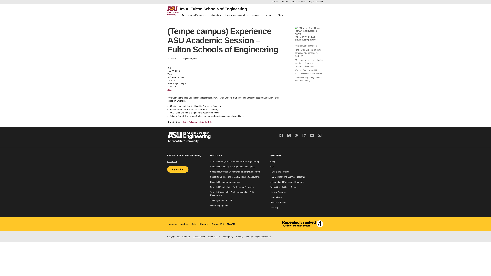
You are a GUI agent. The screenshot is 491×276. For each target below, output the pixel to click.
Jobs (194, 224)
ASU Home (275, 2)
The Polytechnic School (221, 200)
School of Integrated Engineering (225, 182)
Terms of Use (214, 237)
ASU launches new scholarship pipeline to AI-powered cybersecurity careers (309, 63)
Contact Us (172, 161)
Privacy (239, 237)
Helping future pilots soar (306, 46)
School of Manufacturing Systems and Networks (232, 187)
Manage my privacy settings (258, 237)
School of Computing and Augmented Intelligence (232, 167)
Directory (274, 207)
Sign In (311, 2)
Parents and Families (279, 172)
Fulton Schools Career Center (283, 187)
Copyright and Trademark (178, 237)
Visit (169, 90)
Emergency (228, 237)
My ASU (285, 2)
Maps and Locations (178, 224)
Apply (272, 161)
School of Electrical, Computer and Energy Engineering (235, 172)
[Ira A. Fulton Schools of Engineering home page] (182, 15)
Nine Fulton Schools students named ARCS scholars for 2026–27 (308, 53)
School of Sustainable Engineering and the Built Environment (232, 193)
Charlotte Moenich (177, 59)
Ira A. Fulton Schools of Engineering (213, 9)
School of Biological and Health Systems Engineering (234, 161)
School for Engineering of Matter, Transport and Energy (235, 177)
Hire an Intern (276, 197)
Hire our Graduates (278, 192)
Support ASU (177, 169)
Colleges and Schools (298, 2)
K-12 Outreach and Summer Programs (287, 177)
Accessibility (199, 237)
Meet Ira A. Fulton (278, 202)
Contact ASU (217, 224)
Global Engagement (219, 205)
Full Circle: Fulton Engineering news (305, 38)
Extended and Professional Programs (287, 182)
